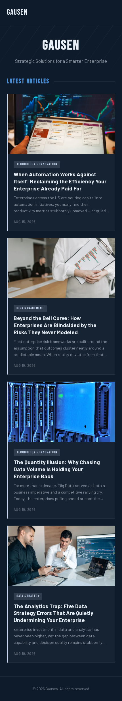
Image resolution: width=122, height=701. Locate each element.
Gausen (17, 12)
